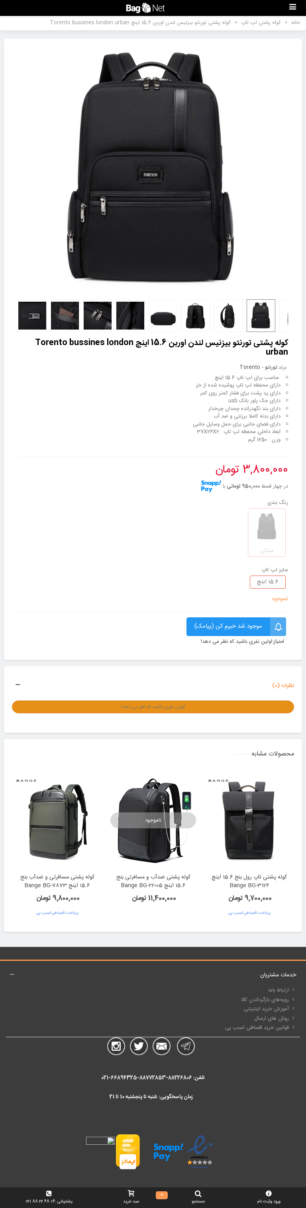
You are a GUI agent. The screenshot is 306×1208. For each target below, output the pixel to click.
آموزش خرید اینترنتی (266, 1009)
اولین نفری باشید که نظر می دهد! (236, 642)
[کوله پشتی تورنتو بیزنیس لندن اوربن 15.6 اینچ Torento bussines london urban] (153, 170)
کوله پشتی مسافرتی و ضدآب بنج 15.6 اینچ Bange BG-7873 (57, 881)
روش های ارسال (271, 1018)
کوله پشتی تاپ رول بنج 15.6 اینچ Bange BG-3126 (249, 881)
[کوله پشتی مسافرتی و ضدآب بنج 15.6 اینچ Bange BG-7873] (57, 820)
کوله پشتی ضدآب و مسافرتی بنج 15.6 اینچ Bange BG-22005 (153, 881)
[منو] (292, 8)
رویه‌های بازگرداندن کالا (265, 999)
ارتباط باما (279, 990)
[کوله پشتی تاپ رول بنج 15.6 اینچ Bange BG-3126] (249, 820)
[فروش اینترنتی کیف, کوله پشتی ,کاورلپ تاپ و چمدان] (145, 7)
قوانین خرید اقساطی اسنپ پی (257, 1027)
